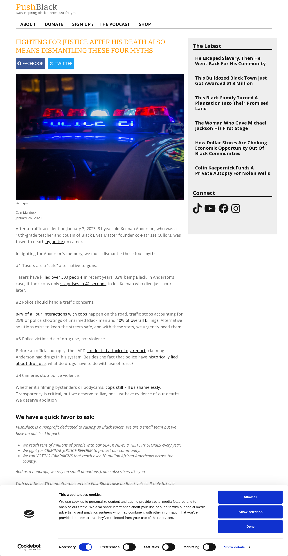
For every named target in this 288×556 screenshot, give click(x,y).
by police (54, 241)
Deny (250, 526)
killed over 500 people (61, 277)
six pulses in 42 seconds (83, 283)
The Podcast (114, 24)
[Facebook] (223, 208)
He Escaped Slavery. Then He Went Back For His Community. (231, 61)
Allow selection (250, 512)
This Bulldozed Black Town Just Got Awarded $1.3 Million (231, 80)
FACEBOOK (32, 63)
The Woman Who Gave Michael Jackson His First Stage (230, 125)
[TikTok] (197, 208)
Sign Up (81, 24)
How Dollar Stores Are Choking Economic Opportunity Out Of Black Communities (231, 148)
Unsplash (25, 203)
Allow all (250, 497)
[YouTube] (210, 208)
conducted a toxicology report (116, 350)
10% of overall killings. (138, 320)
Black (36, 7)
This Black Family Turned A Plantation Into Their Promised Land (232, 103)
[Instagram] (235, 208)
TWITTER (63, 63)
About (28, 24)
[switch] (124, 545)
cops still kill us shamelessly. (133, 387)
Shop (145, 24)
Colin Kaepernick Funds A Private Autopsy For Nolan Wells (232, 170)
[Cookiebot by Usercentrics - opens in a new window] (29, 547)
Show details (234, 547)
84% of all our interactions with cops (51, 314)
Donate (54, 24)
